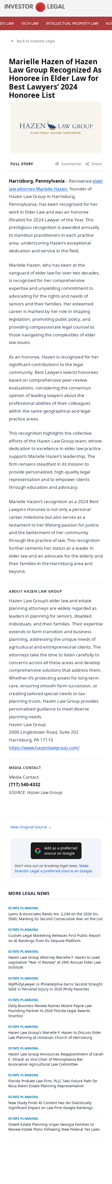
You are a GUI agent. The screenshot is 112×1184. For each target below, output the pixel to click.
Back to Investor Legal (36, 41)
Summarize (71, 163)
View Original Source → (31, 826)
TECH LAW (30, 23)
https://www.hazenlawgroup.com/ (44, 748)
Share (96, 163)
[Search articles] (105, 7)
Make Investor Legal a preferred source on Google (53, 868)
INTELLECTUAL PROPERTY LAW (72, 23)
